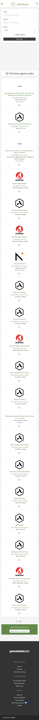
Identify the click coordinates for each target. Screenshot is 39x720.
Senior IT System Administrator (20, 346)
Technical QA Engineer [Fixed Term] (19, 124)
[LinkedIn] (23, 656)
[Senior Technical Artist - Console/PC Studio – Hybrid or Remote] (19, 143)
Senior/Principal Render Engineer (19, 578)
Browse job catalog (19, 672)
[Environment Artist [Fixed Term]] (19, 464)
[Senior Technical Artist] (19, 598)
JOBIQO (12, 717)
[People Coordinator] (19, 312)
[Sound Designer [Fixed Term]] (19, 365)
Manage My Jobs (19, 683)
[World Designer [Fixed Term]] (19, 438)
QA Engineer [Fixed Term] (19, 552)
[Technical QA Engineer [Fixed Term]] (19, 117)
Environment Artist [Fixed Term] (19, 471)
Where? (5, 19)
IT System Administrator (19, 210)
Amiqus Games (23, 97)
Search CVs (19, 686)
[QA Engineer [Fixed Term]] (19, 545)
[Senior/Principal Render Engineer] (19, 571)
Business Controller (19, 292)
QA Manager (19, 525)
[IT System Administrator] (19, 203)
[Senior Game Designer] (19, 176)
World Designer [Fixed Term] (19, 445)
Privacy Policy (19, 700)
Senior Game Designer (19, 183)
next (20, 621)
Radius (5, 27)
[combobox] (19, 14)
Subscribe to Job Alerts (20, 631)
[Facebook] (16, 656)
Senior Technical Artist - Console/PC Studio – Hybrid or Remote (19, 151)
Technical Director (19, 263)
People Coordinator (19, 319)
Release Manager (19, 498)
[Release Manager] (19, 491)
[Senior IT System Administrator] (19, 339)
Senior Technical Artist (19, 605)
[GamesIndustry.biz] (19, 4)
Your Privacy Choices (17, 703)
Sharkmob (23, 186)
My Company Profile (19, 680)
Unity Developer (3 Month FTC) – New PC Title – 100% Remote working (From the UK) (19, 94)
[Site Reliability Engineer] (19, 230)
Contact (19, 705)
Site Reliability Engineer (19, 237)
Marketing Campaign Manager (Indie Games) (19, 416)
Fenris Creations (23, 266)
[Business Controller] (19, 285)
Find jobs (19, 669)
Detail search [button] (20, 35)
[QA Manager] (19, 518)
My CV (19, 666)
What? (5, 12)
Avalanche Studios (23, 126)
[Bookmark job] (19, 105)
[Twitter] (19, 656)
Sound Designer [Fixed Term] (19, 372)
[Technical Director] (19, 256)
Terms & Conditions (19, 697)
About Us (19, 695)
